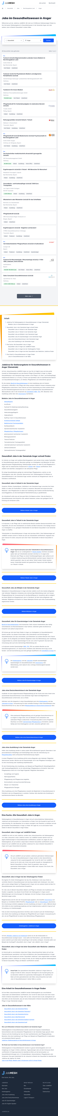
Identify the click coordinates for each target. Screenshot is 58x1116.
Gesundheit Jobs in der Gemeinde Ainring (16, 1014)
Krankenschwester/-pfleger (12, 420)
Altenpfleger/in (8, 401)
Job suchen (42, 3)
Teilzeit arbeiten (36, 552)
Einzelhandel (27, 1088)
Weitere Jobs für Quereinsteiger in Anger (29, 680)
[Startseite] (2, 8)
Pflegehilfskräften (7, 754)
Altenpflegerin (44, 902)
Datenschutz (46, 1091)
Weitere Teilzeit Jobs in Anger (29, 578)
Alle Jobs (4, 1088)
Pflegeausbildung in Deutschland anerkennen (38, 705)
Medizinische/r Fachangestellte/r (13, 423)
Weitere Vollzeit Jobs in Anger (29, 510)
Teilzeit (38, 466)
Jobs (18, 8)
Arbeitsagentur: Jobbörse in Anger (29, 926)
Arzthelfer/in (30, 391)
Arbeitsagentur (17, 660)
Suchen (48, 40)
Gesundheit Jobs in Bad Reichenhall (14, 1017)
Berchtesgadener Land (29, 8)
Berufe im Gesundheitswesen (19, 383)
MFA (36, 391)
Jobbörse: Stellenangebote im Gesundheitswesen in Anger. (19, 1040)
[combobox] (33, 40)
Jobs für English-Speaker (9, 1103)
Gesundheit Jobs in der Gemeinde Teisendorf (17, 1011)
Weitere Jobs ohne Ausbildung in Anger (29, 805)
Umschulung (22, 394)
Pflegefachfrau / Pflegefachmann (13, 431)
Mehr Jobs (28, 296)
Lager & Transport (29, 1097)
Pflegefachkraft (30, 902)
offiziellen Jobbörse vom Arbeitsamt (16, 935)
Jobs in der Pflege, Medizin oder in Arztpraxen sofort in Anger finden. (22, 1060)
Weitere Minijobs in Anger (29, 611)
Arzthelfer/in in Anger (47, 650)
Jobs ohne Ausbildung (8, 1094)
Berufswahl (52, 3)
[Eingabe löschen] (21, 40)
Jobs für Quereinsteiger (8, 1100)
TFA (39, 391)
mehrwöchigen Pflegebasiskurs (32, 722)
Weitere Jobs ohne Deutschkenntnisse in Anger (29, 737)
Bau (25, 1085)
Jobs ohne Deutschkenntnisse (10, 1097)
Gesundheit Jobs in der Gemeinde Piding (16, 1008)
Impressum (46, 1088)
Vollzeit (30, 466)
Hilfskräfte (27, 1091)
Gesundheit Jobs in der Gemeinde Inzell (15, 1022)
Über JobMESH (47, 1085)
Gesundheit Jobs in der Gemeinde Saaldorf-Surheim (19, 1019)
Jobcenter (30, 660)
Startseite (4, 1085)
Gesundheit (10, 8)
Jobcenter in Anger (7, 703)
